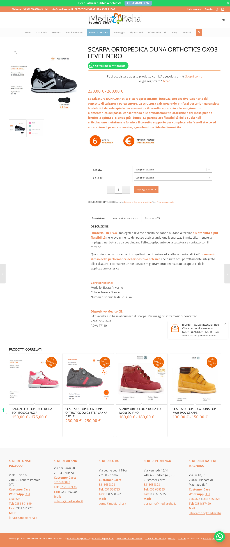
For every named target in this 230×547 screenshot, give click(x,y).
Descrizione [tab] (98, 218)
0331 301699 (23, 504)
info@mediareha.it (62, 9)
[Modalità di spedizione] (102, 538)
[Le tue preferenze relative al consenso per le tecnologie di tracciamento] (3, 410)
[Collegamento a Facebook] (217, 9)
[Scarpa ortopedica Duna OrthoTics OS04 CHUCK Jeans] (227, 273)
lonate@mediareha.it (23, 518)
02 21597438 (68, 487)
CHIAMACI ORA (138, 3)
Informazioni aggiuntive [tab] (125, 218)
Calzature (128, 202)
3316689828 (62, 482)
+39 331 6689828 (31, 9)
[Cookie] (182, 538)
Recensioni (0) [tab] (152, 218)
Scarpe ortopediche (143, 202)
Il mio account (194, 9)
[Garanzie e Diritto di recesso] (129, 538)
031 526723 (112, 489)
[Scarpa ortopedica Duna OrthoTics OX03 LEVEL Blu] (3, 273)
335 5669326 (211, 499)
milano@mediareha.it (68, 501)
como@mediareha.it (112, 504)
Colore (98, 178)
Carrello (209, 9)
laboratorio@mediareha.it (206, 513)
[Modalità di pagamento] (78, 538)
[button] (219, 536)
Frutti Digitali (209, 538)
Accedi (166, 81)
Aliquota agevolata (165, 202)
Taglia (97, 169)
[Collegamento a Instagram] (222, 9)
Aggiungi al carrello (146, 189)
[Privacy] (172, 538)
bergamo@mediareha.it (160, 504)
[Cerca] (199, 32)
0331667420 (203, 504)
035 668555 (157, 489)
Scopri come (193, 76)
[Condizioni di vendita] (155, 538)
